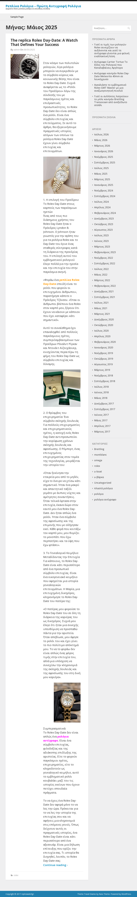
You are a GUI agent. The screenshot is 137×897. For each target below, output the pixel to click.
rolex (16, 875)
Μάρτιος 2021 (102, 313)
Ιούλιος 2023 (101, 235)
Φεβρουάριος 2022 (105, 285)
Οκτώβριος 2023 (103, 224)
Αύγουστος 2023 (103, 229)
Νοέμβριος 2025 (103, 156)
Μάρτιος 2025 (102, 179)
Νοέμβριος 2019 (103, 353)
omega (98, 460)
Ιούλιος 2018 (101, 386)
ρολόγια (98, 493)
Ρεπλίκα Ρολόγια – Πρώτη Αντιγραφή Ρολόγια (43, 6)
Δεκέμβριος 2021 (104, 291)
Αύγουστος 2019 (103, 364)
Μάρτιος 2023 (102, 246)
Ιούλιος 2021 (101, 302)
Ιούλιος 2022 (101, 269)
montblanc (100, 454)
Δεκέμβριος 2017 (104, 403)
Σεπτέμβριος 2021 (104, 297)
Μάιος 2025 (100, 173)
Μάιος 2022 (100, 274)
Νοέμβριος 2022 (103, 257)
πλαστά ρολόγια (103, 488)
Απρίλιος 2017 (102, 426)
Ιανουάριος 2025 (103, 184)
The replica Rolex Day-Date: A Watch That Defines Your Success (44, 42)
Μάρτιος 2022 (102, 280)
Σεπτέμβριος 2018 (104, 381)
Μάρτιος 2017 (102, 431)
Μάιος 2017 (100, 420)
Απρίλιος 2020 (102, 336)
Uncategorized (102, 482)
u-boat (98, 471)
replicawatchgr (27, 894)
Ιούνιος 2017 (101, 414)
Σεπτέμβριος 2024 (104, 196)
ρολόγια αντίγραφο (105, 499)
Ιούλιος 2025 (101, 168)
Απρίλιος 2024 (102, 207)
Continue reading (55, 865)
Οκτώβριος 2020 (103, 325)
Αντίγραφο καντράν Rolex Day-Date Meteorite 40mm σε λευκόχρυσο (111, 76)
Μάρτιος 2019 (102, 369)
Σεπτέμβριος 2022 (104, 263)
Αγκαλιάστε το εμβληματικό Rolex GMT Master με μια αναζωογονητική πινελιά (110, 87)
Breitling (99, 449)
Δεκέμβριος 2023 (104, 218)
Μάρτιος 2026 (102, 145)
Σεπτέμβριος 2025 (104, 162)
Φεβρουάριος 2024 (105, 213)
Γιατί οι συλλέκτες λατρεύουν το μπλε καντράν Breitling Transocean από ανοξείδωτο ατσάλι (111, 101)
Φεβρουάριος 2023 (105, 252)
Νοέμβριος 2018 (103, 375)
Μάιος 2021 (100, 308)
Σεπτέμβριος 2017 (104, 409)
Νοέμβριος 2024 (103, 190)
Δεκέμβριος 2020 (104, 319)
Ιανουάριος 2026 (103, 151)
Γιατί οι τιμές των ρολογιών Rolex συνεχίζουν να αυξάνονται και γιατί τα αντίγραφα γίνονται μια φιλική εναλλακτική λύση (111, 50)
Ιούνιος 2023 (101, 241)
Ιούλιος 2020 (101, 330)
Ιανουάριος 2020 (103, 347)
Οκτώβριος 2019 (103, 358)
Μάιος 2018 (100, 398)
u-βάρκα (99, 477)
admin (17, 49)
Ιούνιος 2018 (101, 392)
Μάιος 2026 (100, 140)
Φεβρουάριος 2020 (105, 341)
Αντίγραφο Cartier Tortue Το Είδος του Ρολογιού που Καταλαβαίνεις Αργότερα (111, 64)
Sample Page (17, 16)
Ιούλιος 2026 (101, 134)
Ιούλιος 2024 (101, 201)
